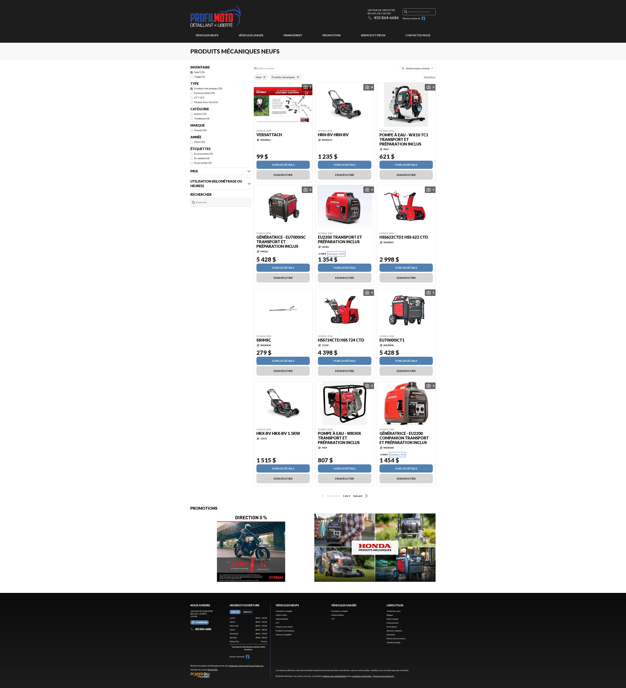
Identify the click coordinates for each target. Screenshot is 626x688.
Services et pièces (373, 35)
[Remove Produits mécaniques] (297, 77)
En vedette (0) (201, 158)
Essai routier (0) (202, 162)
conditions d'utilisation (362, 676)
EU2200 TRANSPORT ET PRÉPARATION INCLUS (340, 239)
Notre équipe (392, 619)
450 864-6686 (386, 17)
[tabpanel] (248, 634)
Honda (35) (200, 130)
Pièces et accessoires (396, 638)
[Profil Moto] (231, 16)
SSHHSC (263, 340)
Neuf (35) (199, 72)
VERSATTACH (269, 134)
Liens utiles (395, 605)
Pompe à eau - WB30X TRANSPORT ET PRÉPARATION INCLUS (339, 438)
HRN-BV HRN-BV (333, 134)
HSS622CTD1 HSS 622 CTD (404, 237)
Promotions (331, 35)
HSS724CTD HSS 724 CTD (341, 340)
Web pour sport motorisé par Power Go (246, 666)
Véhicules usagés (251, 35)
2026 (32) (199, 141)
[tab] (235, 612)
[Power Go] (227, 675)
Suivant (357, 495)
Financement (292, 35)
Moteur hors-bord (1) (206, 102)
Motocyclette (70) (204, 92)
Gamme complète (283, 634)
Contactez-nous (418, 35)
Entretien (391, 634)
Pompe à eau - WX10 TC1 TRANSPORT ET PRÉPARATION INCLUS (404, 139)
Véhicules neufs (207, 35)
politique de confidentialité (334, 676)
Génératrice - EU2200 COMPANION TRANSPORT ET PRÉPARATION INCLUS (404, 438)
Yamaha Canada (393, 642)
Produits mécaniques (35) (208, 88)
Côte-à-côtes (281, 615)
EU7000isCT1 (392, 340)
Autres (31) (200, 113)
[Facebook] (423, 18)
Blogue (390, 615)
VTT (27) (199, 97)
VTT (277, 623)
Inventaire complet (284, 611)
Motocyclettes (282, 619)
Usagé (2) (199, 76)
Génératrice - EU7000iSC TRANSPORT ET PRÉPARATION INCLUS (281, 242)
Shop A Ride (213, 669)
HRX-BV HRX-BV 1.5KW (278, 433)
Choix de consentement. (383, 676)
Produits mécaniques (285, 630)
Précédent (333, 495)
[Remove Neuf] (264, 77)
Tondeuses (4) (201, 118)
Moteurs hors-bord (284, 627)
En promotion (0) (203, 153)
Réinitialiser (430, 77)
